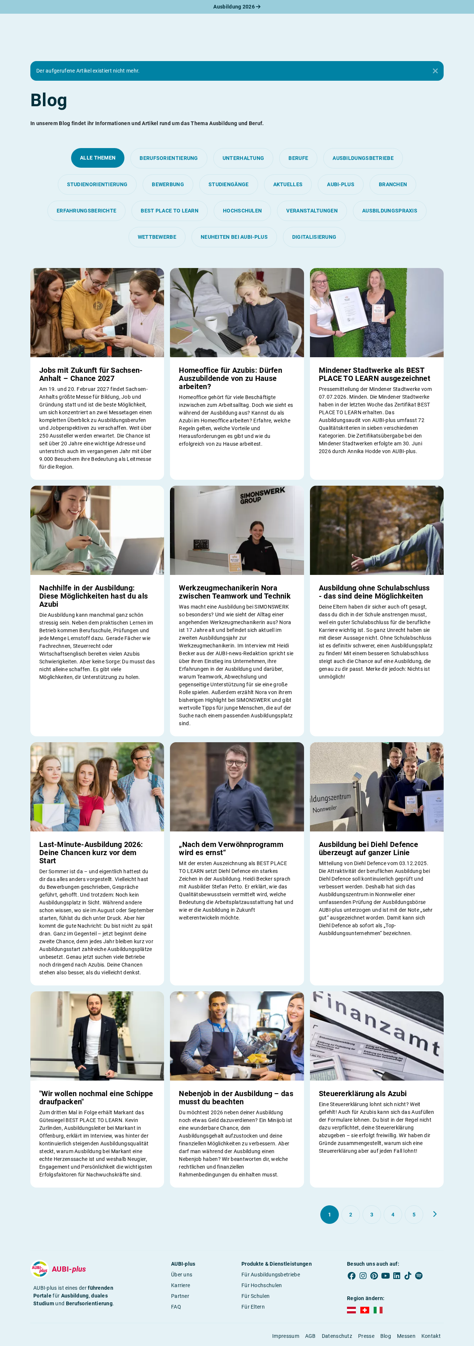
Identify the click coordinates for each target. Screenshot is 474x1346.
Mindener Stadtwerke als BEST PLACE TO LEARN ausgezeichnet (374, 374)
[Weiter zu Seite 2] (435, 1214)
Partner (180, 1296)
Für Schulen (255, 1296)
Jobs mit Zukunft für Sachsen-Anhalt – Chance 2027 (91, 374)
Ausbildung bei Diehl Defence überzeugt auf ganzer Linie (368, 848)
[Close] (435, 71)
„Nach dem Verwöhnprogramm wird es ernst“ (231, 848)
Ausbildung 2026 (234, 7)
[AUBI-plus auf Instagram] (363, 1276)
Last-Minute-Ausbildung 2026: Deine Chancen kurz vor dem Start (91, 852)
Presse (366, 1336)
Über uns (181, 1275)
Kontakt (431, 1336)
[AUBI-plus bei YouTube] (385, 1276)
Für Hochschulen (261, 1285)
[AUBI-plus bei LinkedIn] (396, 1276)
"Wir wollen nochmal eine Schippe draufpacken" (96, 1097)
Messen (406, 1336)
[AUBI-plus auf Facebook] (352, 1276)
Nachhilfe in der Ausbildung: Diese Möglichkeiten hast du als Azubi (93, 596)
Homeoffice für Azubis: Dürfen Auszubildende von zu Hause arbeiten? (230, 378)
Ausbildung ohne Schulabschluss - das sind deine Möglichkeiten (374, 591)
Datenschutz (337, 1336)
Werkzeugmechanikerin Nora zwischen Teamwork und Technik (235, 591)
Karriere (180, 1285)
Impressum (285, 1336)
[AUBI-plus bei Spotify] (419, 1276)
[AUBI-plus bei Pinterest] (374, 1276)
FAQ (176, 1307)
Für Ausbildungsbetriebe (270, 1275)
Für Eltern (253, 1307)
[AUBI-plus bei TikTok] (408, 1276)
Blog (385, 1336)
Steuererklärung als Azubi (363, 1093)
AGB (310, 1336)
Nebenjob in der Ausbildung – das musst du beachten (236, 1097)
